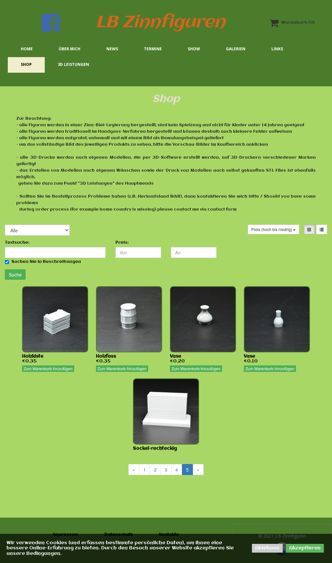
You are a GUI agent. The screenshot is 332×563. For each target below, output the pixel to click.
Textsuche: (17, 242)
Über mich (69, 49)
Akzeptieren (305, 548)
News (112, 49)
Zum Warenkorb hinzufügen (48, 368)
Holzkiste (32, 356)
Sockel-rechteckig (155, 448)
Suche (15, 274)
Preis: (122, 242)
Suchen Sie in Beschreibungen (46, 262)
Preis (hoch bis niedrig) (272, 229)
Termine (153, 49)
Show (194, 49)
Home (27, 49)
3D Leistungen (73, 64)
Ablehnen (267, 548)
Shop (26, 64)
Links (277, 49)
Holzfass (106, 356)
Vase (175, 356)
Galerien (235, 49)
